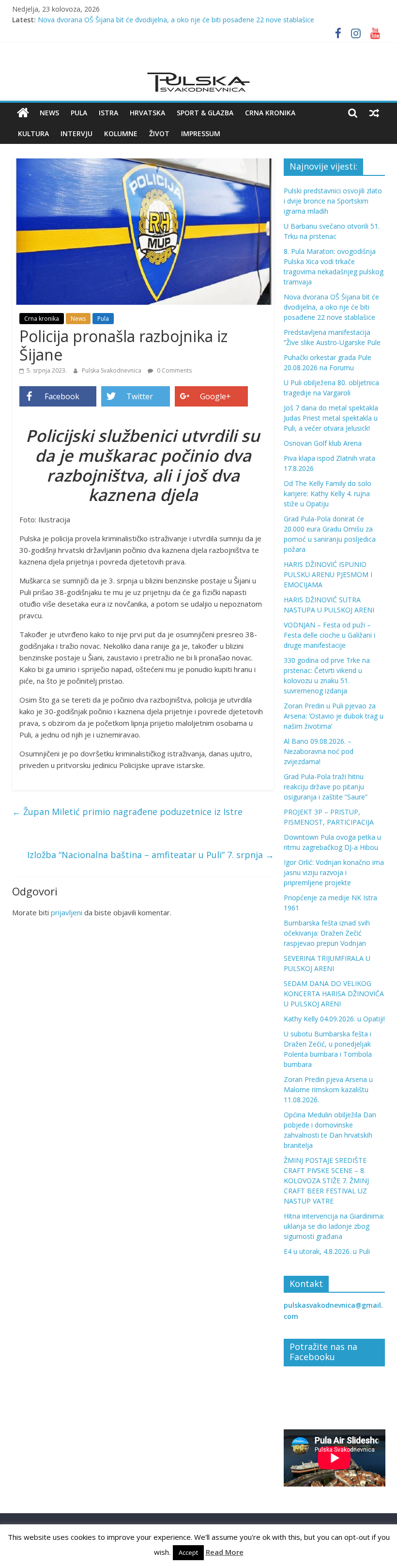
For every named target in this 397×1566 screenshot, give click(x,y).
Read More (225, 1552)
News (49, 112)
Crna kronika (270, 112)
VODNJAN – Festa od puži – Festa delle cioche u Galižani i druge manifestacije (329, 635)
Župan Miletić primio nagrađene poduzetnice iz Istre (127, 811)
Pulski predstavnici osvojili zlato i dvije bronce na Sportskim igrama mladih (333, 201)
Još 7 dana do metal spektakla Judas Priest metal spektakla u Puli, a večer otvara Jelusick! (331, 418)
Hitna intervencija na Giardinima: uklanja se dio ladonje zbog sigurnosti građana (334, 1226)
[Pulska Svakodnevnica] (23, 113)
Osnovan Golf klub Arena (323, 443)
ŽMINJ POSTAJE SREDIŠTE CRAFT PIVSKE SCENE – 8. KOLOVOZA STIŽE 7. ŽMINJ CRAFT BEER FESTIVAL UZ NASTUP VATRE (326, 1181)
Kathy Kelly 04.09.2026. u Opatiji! (334, 1018)
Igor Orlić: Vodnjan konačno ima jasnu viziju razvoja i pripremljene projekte (334, 872)
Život (159, 133)
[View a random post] (374, 113)
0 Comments (173, 370)
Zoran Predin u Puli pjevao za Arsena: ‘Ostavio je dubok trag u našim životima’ (333, 716)
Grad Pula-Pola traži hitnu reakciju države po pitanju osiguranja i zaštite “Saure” (325, 786)
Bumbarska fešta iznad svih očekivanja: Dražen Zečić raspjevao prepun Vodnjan (327, 933)
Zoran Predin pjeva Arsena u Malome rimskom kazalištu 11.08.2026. (328, 1089)
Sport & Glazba (205, 112)
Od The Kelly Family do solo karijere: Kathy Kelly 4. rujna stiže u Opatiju (327, 493)
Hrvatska (147, 112)
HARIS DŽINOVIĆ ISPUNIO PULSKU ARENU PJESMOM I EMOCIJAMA (328, 574)
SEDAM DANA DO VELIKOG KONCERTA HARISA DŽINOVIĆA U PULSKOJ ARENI (334, 993)
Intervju (76, 133)
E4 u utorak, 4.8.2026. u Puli (327, 1251)
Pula (79, 112)
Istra (108, 112)
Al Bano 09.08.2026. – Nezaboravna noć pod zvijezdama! (318, 751)
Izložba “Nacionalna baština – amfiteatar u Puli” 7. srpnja (150, 855)
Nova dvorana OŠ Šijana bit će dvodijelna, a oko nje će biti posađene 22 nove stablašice (176, 19)
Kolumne (120, 133)
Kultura (33, 133)
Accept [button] (188, 1552)
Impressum (200, 133)
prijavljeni (66, 912)
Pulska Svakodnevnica (112, 370)
